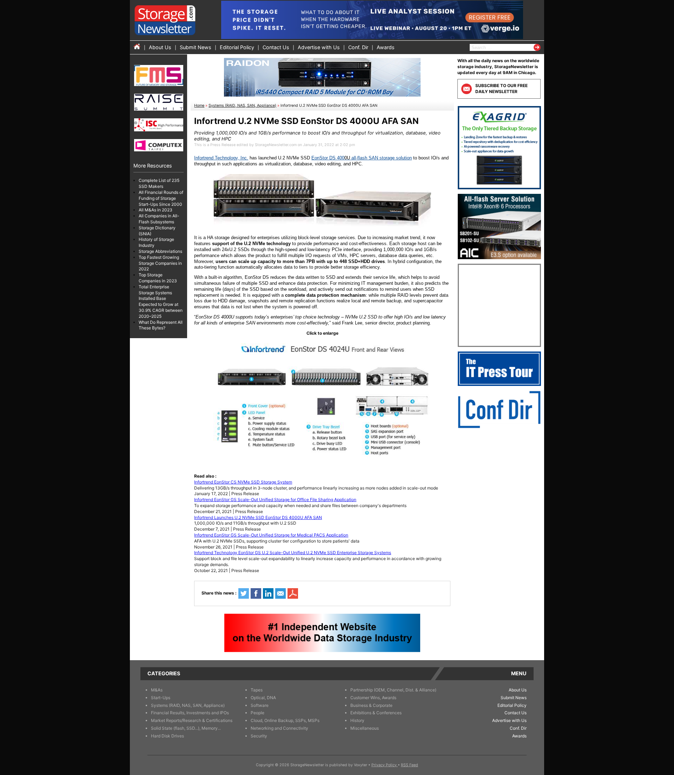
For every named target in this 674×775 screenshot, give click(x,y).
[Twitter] (243, 593)
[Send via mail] (280, 593)
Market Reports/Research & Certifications (191, 720)
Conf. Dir (358, 47)
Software (260, 705)
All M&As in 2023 (155, 209)
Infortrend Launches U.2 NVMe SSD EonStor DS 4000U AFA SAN (258, 517)
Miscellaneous (364, 728)
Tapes (257, 689)
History (357, 720)
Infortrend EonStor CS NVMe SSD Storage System (243, 482)
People (257, 712)
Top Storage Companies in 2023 (158, 277)
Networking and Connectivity (279, 728)
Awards (386, 47)
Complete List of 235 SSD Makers (159, 183)
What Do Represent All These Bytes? (161, 324)
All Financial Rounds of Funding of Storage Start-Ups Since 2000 (161, 198)
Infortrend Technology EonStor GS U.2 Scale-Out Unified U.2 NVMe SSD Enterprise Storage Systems (292, 552)
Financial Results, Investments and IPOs (190, 712)
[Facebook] (256, 593)
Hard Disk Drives (167, 735)
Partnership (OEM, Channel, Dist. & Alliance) (393, 689)
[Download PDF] (293, 593)
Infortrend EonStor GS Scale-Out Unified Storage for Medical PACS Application (271, 535)
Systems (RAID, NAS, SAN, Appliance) (242, 105)
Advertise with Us (319, 47)
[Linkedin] (268, 593)
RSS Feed (409, 765)
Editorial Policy (237, 47)
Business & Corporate (371, 705)
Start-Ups (160, 697)
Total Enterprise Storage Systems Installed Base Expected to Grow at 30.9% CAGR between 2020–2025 (161, 301)
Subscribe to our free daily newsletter (501, 88)
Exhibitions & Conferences (376, 712)
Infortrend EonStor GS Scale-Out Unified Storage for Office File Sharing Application (275, 499)
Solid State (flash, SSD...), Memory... (186, 728)
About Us (160, 47)
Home (199, 105)
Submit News (195, 47)
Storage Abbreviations (160, 251)
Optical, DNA (263, 697)
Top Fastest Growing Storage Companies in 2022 (160, 263)
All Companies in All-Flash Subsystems (159, 218)
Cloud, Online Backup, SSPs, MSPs (285, 720)
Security (259, 735)
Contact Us (276, 47)
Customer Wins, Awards (373, 697)
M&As (157, 689)
